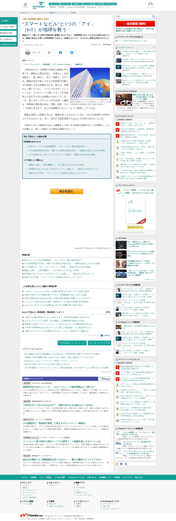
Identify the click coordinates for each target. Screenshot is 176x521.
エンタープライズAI (100, 343)
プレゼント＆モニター (111, 509)
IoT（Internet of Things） (62, 64)
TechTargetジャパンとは (76, 477)
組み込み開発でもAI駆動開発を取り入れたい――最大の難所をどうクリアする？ (62, 459)
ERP (77, 485)
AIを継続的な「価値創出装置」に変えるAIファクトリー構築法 (54, 423)
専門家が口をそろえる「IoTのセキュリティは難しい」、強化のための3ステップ (63, 169)
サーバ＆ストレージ (30, 490)
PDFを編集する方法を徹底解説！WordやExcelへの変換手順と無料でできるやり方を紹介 (62, 354)
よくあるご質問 (59, 477)
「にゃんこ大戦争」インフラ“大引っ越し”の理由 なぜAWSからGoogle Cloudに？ (137, 193)
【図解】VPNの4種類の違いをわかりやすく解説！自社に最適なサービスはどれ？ (59, 357)
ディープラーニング (32, 64)
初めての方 (139, 477)
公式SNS (34, 519)
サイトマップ (127, 477)
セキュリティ (54, 485)
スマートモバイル (29, 493)
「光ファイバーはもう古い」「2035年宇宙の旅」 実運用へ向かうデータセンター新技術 (140, 273)
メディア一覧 (25, 519)
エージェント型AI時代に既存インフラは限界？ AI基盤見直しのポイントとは (62, 441)
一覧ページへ (150, 280)
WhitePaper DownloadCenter (104, 379)
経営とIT (52, 504)
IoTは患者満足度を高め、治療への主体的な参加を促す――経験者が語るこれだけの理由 (67, 151)
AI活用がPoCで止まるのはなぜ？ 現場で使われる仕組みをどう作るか (58, 405)
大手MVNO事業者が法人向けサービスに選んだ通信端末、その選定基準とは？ (58, 328)
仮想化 (25, 488)
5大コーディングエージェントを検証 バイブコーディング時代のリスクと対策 (141, 254)
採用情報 (90, 519)
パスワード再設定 (45, 477)
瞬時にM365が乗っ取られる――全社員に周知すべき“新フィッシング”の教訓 (144, 97)
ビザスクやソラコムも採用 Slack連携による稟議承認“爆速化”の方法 (54, 321)
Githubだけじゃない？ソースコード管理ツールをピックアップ (51, 361)
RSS (117, 464)
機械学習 (79, 64)
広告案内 (41, 519)
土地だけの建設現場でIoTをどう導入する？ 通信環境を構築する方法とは (57, 317)
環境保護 (46, 64)
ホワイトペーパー (109, 504)
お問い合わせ (91, 477)
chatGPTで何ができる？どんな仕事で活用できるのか (46, 364)
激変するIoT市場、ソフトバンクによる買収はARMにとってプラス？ (58, 173)
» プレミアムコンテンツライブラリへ (130, 232)
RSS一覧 (106, 506)
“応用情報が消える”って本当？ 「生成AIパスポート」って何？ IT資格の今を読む (140, 263)
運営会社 (82, 519)
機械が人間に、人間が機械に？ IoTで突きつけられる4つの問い (57, 165)
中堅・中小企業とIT (56, 506)
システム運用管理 (29, 497)
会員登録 (33, 477)
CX (77, 490)
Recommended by (94, 335)
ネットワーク (27, 495)
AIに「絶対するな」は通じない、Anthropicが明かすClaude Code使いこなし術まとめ (140, 244)
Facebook (121, 464)
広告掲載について (105, 477)
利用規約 (117, 477)
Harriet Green (96, 44)
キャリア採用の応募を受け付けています (132, 41)
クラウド (26, 485)
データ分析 (80, 488)
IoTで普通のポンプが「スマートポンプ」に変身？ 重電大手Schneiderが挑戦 (62, 155)
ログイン (24, 477)
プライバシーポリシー (65, 519)
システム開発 (27, 504)
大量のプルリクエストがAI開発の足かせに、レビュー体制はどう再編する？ (57, 331)
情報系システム (82, 493)
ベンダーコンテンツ (125, 48)
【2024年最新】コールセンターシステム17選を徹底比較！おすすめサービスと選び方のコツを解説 (66, 368)
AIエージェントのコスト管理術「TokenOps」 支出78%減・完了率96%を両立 (138, 302)
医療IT (78, 504)
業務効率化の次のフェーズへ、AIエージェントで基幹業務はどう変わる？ (59, 387)
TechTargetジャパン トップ (72, 343)
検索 (154, 16)
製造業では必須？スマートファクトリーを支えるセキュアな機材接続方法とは (58, 324)
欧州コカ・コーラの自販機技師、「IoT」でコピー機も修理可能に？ (58, 146)
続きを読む (66, 191)
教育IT (78, 506)
